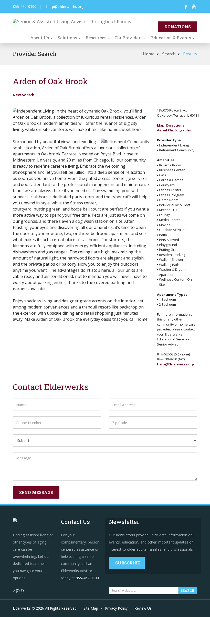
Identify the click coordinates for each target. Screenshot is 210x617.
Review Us (143, 608)
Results (190, 54)
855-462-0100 (24, 6)
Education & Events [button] (171, 37)
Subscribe (127, 562)
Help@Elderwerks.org (175, 364)
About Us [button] (40, 37)
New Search (23, 94)
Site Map (90, 608)
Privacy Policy (116, 608)
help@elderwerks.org (65, 6)
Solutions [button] (68, 37)
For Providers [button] (129, 37)
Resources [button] (96, 37)
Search (169, 54)
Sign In (18, 590)
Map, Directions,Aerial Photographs (174, 128)
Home (149, 54)
